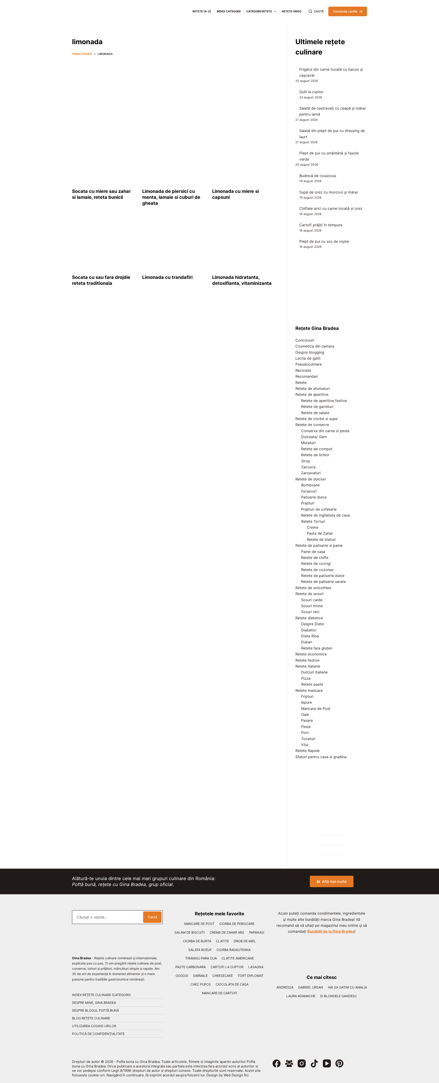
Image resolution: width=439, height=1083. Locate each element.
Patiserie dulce (314, 497)
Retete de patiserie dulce (322, 575)
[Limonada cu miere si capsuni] (244, 158)
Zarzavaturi (311, 473)
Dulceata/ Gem (314, 436)
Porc (305, 732)
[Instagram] (302, 1063)
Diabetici (308, 630)
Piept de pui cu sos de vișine (324, 241)
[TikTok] (314, 1063)
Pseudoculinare (308, 364)
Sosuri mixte (312, 605)
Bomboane (310, 485)
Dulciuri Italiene (314, 672)
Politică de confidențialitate (98, 1034)
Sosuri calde (311, 600)
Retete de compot (316, 449)
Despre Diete (312, 624)
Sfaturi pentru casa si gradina (320, 756)
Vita (304, 744)
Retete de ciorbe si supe (316, 418)
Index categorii (229, 11)
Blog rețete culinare (91, 1018)
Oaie (305, 714)
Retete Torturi (313, 521)
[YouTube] (327, 1063)
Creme (312, 527)
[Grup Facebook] (289, 1063)
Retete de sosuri (309, 593)
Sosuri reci (310, 611)
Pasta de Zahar (320, 533)
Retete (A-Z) (202, 11)
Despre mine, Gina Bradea (94, 1003)
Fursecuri (309, 491)
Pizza (306, 678)
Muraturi (308, 442)
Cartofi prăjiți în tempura (320, 225)
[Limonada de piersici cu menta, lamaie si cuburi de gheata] (174, 158)
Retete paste (312, 684)
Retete (301, 382)
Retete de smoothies (313, 587)
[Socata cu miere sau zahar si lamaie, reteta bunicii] (103, 158)
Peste (306, 726)
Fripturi (307, 696)
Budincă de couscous (317, 175)
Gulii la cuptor (311, 91)
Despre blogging (309, 352)
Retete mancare (309, 690)
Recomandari (306, 376)
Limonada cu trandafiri (167, 277)
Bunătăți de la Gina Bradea (330, 931)
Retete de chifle (314, 557)
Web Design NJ (236, 1075)
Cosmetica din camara (314, 346)
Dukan (306, 642)
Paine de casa (313, 551)
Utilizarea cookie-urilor (94, 1026)
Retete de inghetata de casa (325, 515)
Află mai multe (334, 881)
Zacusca (308, 467)
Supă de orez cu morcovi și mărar (328, 192)
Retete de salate (315, 412)
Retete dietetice (309, 618)
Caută (152, 917)
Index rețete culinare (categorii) (101, 995)
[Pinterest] (339, 1063)
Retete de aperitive (311, 394)
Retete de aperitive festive (324, 400)
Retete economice (311, 654)
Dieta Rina (310, 636)
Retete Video (291, 11)
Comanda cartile (345, 11)
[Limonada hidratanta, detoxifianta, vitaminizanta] (244, 243)
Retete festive (307, 660)
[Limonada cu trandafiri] (174, 243)
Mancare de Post (315, 708)
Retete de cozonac (317, 569)
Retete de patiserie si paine (319, 545)
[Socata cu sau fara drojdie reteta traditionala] (103, 243)
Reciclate (303, 370)
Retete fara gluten (316, 648)
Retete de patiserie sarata (323, 581)
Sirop (305, 461)
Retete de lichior (315, 455)
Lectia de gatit (308, 358)
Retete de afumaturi (312, 388)
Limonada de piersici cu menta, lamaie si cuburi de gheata (171, 197)
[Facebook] (277, 1063)
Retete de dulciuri (310, 479)
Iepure (306, 702)
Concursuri (304, 340)
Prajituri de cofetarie (319, 509)
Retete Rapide (307, 750)
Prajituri (307, 503)
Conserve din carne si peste (325, 430)
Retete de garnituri (317, 406)
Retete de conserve (312, 424)
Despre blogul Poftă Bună (95, 1010)
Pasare (307, 720)
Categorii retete (259, 11)
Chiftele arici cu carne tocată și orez (330, 208)
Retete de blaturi (321, 539)
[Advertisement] (174, 93)
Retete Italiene (307, 666)
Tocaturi (308, 738)
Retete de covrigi (316, 563)
